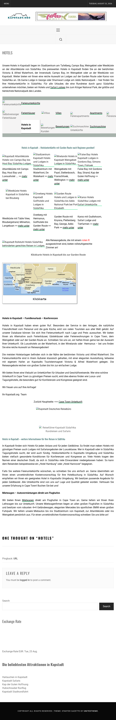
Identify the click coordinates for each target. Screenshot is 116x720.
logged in (25, 580)
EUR (21, 651)
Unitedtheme (91, 711)
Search (6, 600)
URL (15, 558)
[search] (61, 39)
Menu (6, 4)
